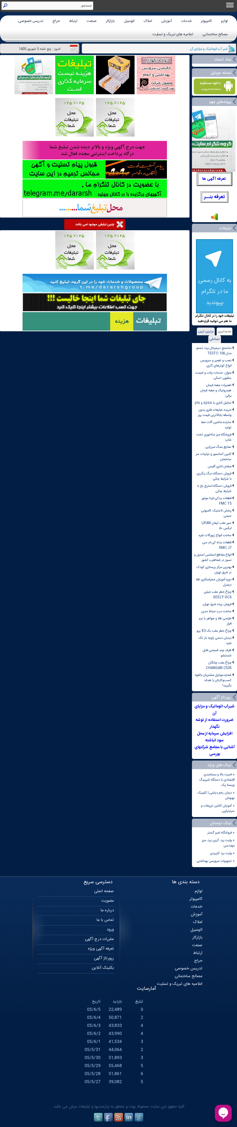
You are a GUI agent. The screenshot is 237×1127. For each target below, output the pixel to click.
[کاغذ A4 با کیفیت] (115, 93)
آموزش (166, 21)
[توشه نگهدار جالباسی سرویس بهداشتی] (156, 93)
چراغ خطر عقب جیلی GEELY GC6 (217, 594)
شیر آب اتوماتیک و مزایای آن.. (208, 49)
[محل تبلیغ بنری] (94, 311)
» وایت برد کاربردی (222, 853)
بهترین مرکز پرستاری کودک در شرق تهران (214, 570)
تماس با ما (105, 920)
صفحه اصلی (104, 891)
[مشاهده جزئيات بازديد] (214, 219)
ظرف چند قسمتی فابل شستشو (217, 653)
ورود (110, 929)
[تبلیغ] (115, 136)
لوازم (224, 21)
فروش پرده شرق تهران (217, 604)
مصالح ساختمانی (215, 34)
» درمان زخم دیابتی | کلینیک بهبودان (216, 795)
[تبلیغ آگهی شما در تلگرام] (94, 197)
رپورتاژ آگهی (104, 958)
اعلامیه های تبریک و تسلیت (172, 34)
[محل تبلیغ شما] (94, 216)
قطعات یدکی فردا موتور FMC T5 (216, 501)
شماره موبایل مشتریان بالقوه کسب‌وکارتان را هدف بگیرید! (213, 680)
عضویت (107, 900)
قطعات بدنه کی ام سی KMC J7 (216, 545)
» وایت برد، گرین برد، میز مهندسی (218, 843)
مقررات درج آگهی (99, 939)
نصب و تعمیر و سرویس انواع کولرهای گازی (215, 363)
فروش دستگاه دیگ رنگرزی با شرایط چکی (214, 476)
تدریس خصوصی (30, 21)
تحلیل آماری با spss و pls (213, 402)
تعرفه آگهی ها (214, 179)
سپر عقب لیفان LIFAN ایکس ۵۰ (216, 525)
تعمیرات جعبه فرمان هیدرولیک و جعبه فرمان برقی (215, 390)
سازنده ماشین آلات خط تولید (216, 425)
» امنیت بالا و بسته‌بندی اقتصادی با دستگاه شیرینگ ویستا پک (217, 780)
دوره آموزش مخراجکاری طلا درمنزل (213, 582)
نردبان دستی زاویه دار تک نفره (214, 640)
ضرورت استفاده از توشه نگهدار (214, 723)
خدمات (186, 21)
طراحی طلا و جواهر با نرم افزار (215, 621)
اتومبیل (129, 21)
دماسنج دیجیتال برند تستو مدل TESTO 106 (213, 350)
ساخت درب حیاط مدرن (216, 611)
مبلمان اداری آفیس (219, 466)
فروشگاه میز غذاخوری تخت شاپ (213, 437)
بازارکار (110, 21)
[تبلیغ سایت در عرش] (74, 93)
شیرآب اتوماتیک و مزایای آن (214, 710)
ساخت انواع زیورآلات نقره (215, 535)
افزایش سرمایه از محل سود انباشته (214, 737)
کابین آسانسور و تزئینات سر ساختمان (213, 456)
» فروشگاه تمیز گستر (221, 832)
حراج (56, 21)
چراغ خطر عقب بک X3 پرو (214, 630)
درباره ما (107, 910)
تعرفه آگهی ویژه (101, 948)
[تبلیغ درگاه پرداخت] (94, 159)
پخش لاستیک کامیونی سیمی (216, 513)
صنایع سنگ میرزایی (218, 447)
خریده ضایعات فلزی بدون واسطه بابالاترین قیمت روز (214, 412)
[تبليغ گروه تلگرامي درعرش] (33, 93)
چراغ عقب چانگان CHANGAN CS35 (218, 665)
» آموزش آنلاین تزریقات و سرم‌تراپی (218, 808)
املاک (148, 21)
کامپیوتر (206, 21)
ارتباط (73, 21)
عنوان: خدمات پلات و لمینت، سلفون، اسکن (213, 375)
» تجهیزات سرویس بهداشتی (216, 861)
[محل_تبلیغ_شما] (74, 136)
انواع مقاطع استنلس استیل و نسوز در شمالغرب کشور (212, 557)
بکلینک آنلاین (103, 967)
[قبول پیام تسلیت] (94, 178)
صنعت (92, 21)
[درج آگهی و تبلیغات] (94, 330)
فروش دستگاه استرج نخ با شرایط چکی (214, 488)
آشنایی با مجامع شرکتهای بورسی (214, 750)
